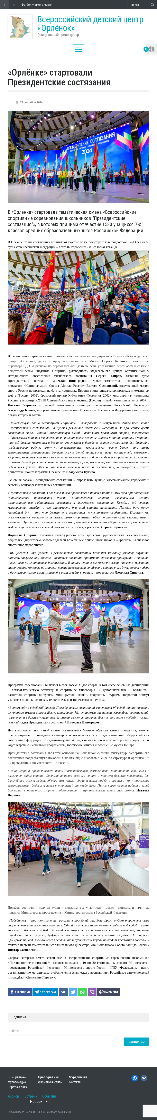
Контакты (74, 1082)
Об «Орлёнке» (17, 1077)
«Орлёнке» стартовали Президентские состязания (59, 77)
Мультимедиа (17, 1082)
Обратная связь (18, 1087)
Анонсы (14, 1096)
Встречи (31, 1096)
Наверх (36, 1101)
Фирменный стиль (50, 1082)
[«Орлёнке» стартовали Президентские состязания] (78, 157)
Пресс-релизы (48, 1077)
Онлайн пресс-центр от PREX (25, 1112)
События (49, 1096)
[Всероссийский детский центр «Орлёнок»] (20, 26)
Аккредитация (77, 1077)
